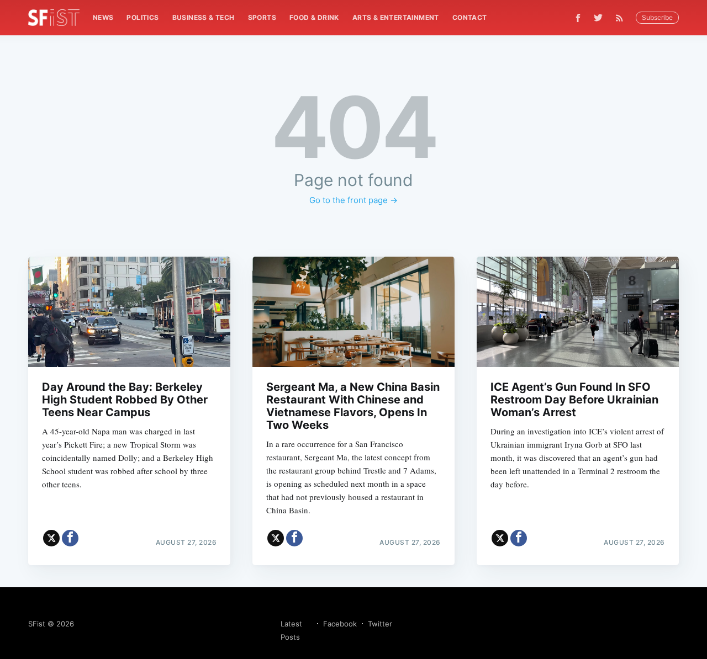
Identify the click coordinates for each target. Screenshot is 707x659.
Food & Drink (314, 17)
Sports (262, 17)
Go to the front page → (353, 200)
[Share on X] (51, 538)
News (103, 17)
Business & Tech (203, 17)
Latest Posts (291, 630)
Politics (142, 17)
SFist (36, 623)
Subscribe (657, 17)
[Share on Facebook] (70, 538)
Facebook (340, 623)
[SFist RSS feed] (622, 18)
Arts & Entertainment (395, 17)
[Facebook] (578, 18)
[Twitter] (598, 17)
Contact (469, 17)
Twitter (380, 623)
